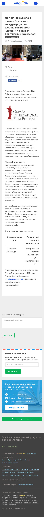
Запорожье (6, 498)
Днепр (15, 495)
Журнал (15, 463)
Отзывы (28, 460)
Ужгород (12, 505)
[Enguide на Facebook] (23, 480)
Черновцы (18, 502)
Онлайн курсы (7, 463)
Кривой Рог (24, 498)
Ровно (11, 502)
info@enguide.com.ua (25, 485)
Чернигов (27, 502)
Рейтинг (21, 460)
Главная (4, 460)
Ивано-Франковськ (31, 500)
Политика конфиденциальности (13, 475)
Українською (31, 453)
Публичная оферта (8, 472)
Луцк (11, 500)
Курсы (10, 460)
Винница (33, 498)
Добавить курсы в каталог (11, 469)
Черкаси (35, 502)
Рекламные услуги (31, 475)
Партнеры (24, 469)
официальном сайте (16, 279)
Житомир (5, 500)
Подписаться (13, 371)
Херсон (4, 502)
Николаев (15, 498)
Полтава (5, 505)
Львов (9, 495)
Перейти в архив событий (22, 419)
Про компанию (34, 469)
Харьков (30, 495)
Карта (15, 460)
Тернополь (19, 500)
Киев (3, 495)
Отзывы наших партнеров (25, 472)
